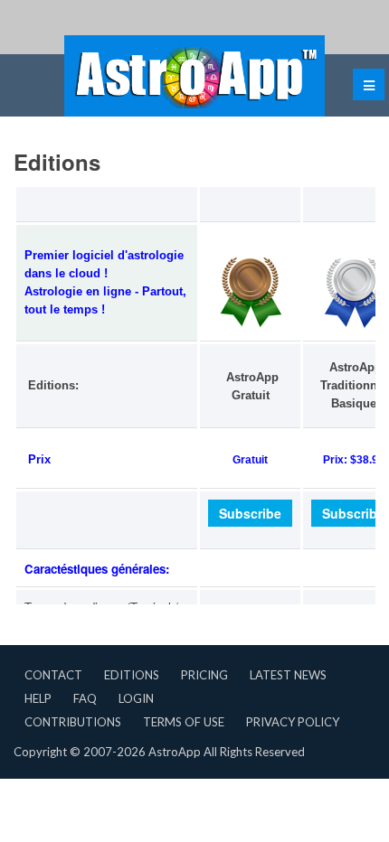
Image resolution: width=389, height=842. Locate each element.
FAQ (85, 698)
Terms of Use (183, 722)
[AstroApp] (194, 76)
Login (136, 698)
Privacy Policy (292, 722)
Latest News (288, 675)
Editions (131, 675)
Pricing (204, 675)
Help (38, 698)
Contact (53, 675)
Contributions (72, 722)
